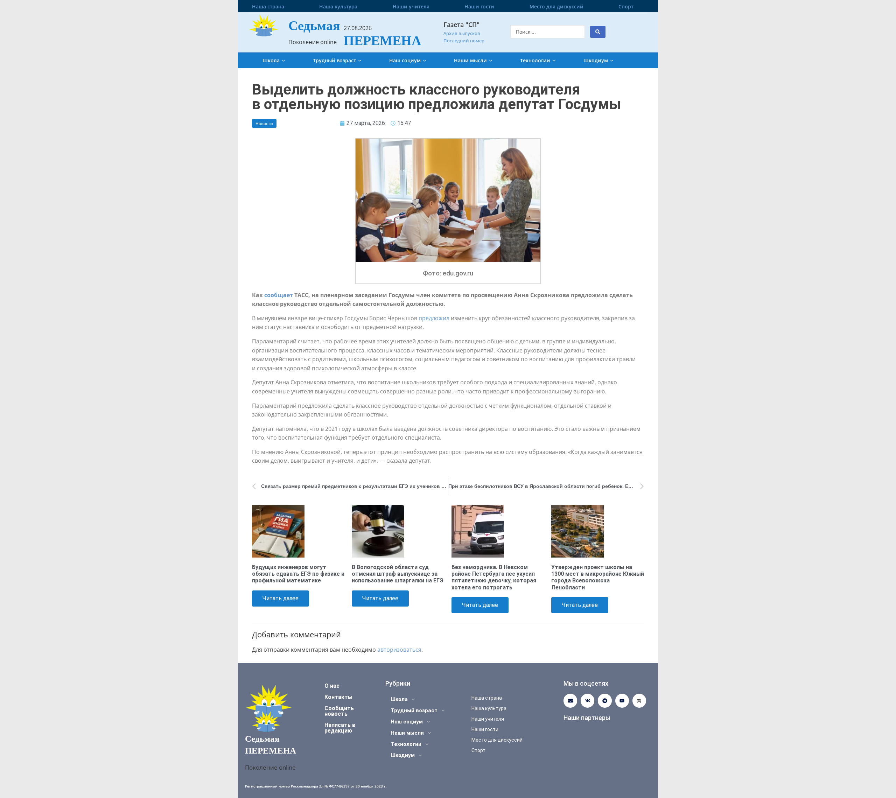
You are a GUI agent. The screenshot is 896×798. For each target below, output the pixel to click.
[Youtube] (622, 700)
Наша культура (338, 6)
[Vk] (587, 700)
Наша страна (268, 6)
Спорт (626, 6)
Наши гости (479, 6)
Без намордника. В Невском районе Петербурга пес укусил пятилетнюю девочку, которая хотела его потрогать (493, 577)
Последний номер (463, 40)
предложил (434, 318)
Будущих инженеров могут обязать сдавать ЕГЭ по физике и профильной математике (298, 574)
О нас (332, 685)
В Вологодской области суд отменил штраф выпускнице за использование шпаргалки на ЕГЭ (397, 574)
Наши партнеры (587, 717)
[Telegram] (604, 700)
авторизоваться (399, 649)
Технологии (535, 60)
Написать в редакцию (339, 728)
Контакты (338, 697)
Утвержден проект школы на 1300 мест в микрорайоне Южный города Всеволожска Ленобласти (597, 577)
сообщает (278, 295)
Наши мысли (470, 60)
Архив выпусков (461, 33)
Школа (271, 60)
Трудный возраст (334, 60)
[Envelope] (570, 700)
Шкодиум (595, 60)
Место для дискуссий (556, 6)
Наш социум (405, 60)
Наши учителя (411, 6)
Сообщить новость (339, 711)
